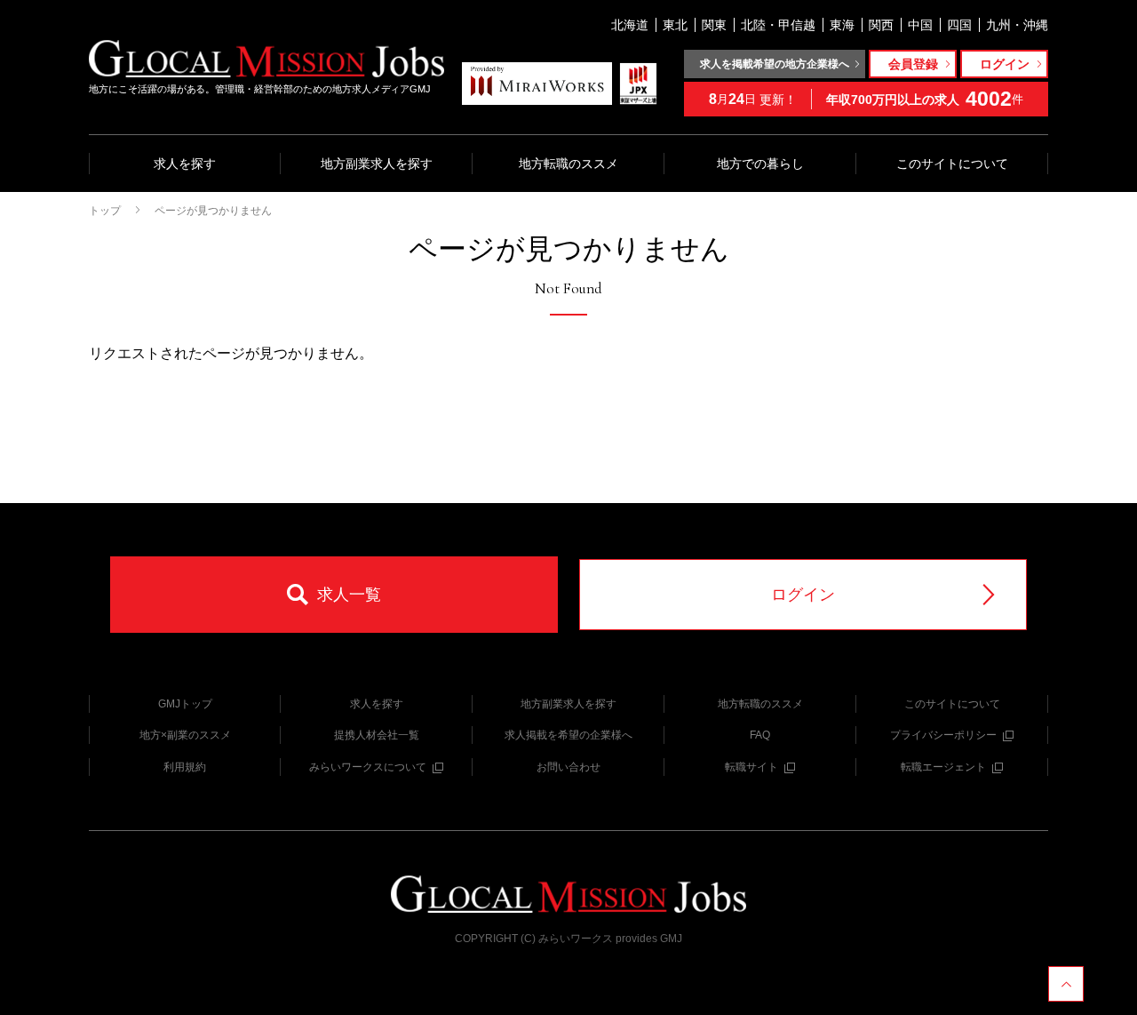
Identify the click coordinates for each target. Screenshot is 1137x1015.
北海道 (629, 25)
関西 (881, 25)
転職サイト (751, 767)
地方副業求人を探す (377, 163)
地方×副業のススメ (185, 735)
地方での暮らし (760, 163)
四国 (959, 25)
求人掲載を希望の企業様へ (568, 735)
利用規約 (184, 767)
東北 (675, 25)
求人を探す (185, 163)
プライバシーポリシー (943, 735)
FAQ (760, 735)
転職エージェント (943, 767)
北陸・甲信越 (778, 25)
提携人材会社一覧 (376, 735)
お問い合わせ (568, 767)
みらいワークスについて (367, 767)
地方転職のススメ (568, 163)
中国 (920, 25)
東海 (842, 25)
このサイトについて (952, 163)
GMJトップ (185, 704)
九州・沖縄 (1017, 25)
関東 (714, 25)
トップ (105, 210)
